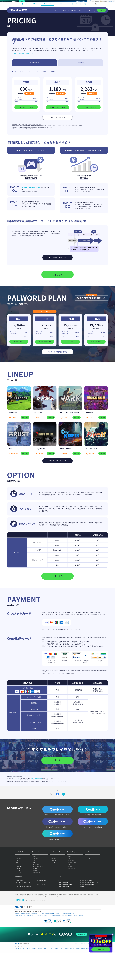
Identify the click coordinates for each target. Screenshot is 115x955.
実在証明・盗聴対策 (18, 915)
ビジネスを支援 (40, 948)
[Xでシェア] (51, 794)
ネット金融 (72, 948)
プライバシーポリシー (70, 896)
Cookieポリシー (79, 896)
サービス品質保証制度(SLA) (52, 896)
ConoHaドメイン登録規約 (25, 894)
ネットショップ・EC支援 (30, 948)
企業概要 (86, 896)
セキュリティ (46, 948)
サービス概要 (92, 896)
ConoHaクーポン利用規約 (49, 894)
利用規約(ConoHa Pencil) (93, 894)
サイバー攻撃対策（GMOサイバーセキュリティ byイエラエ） (35, 915)
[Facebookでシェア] (57, 794)
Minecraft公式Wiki (39, 780)
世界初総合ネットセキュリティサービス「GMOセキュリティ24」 (27, 913)
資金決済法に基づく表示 (40, 896)
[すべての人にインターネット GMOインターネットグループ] (103, 1)
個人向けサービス (84, 948)
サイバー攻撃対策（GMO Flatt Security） (57, 915)
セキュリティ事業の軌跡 (78, 915)
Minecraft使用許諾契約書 (36, 778)
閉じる (112, 934)
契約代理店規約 (18, 896)
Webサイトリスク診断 (54, 913)
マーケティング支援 (55, 948)
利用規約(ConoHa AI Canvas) (80, 894)
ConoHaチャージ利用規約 (37, 894)
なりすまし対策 (69, 915)
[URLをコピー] (63, 794)
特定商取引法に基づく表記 (27, 896)
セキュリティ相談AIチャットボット (67, 913)
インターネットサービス (19, 948)
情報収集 (67, 948)
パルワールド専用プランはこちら (23, 53)
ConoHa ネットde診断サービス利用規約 (64, 894)
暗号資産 (78, 948)
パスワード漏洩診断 (45, 913)
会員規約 (16, 894)
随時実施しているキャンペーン (31, 187)
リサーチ (62, 948)
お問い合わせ (62, 896)
